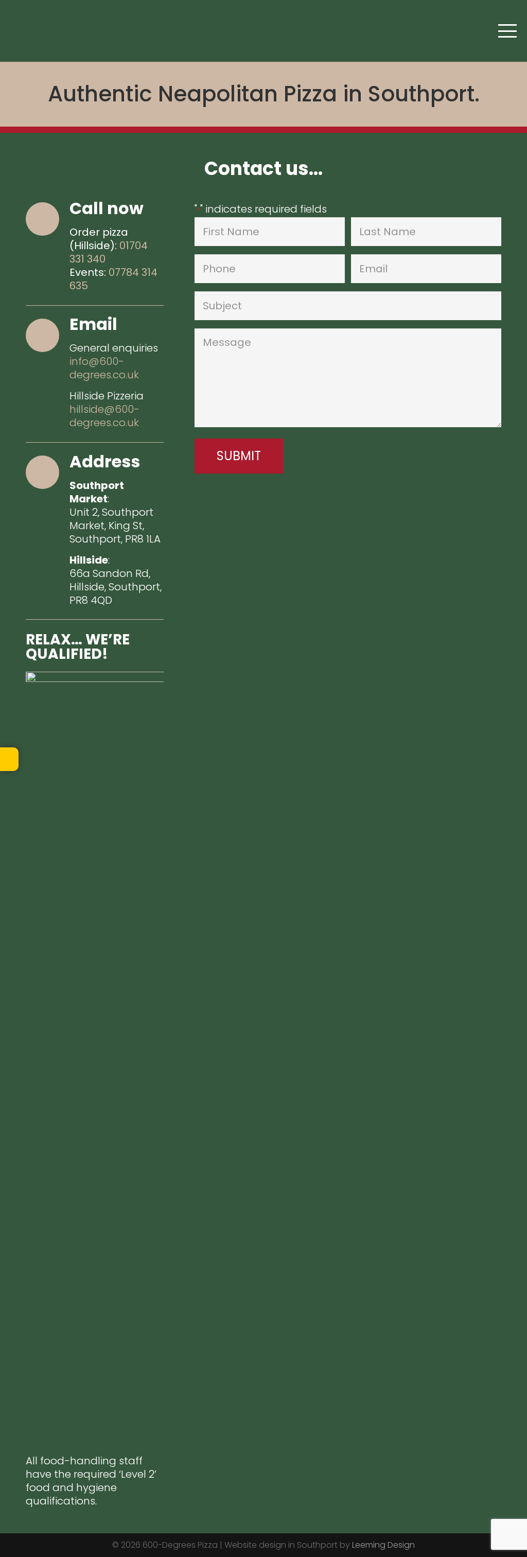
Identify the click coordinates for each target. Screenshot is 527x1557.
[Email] (47, 335)
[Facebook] (20, 31)
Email (93, 324)
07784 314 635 (113, 279)
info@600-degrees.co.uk (104, 368)
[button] (507, 31)
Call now (106, 208)
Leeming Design (383, 1545)
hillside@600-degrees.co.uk (104, 416)
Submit (239, 455)
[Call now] (47, 219)
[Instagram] (42, 31)
